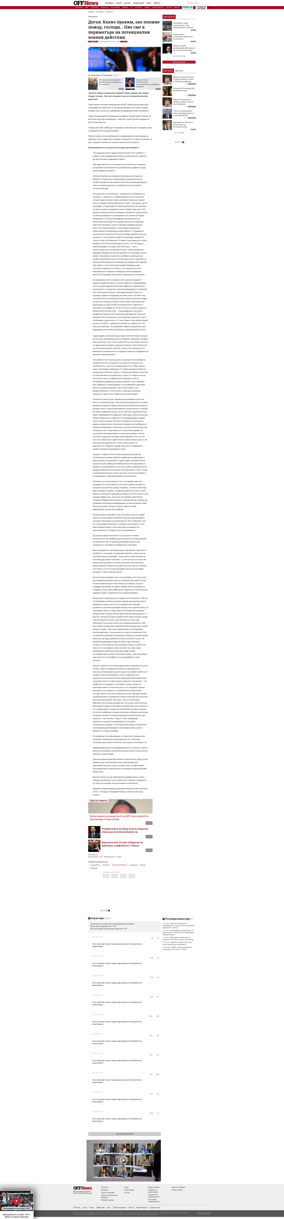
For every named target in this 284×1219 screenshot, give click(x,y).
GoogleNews (95, 865)
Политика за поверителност (154, 1196)
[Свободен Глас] (187, 8)
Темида (125, 7)
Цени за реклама (107, 1193)
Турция (118, 857)
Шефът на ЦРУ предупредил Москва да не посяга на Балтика (184, 48)
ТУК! (125, 929)
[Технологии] (156, 3)
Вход (126, 1187)
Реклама (104, 1190)
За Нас (127, 1193)
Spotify (142, 865)
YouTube (105, 865)
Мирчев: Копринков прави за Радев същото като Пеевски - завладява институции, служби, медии (183, 104)
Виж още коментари (124, 1134)
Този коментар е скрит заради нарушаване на (111, 944)
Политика (95, 7)
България (79, 7)
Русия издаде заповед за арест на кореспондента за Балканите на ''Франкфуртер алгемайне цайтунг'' (178, 932)
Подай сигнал (155, 1208)
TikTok (122, 865)
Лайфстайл (138, 3)
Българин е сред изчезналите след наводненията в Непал (183, 25)
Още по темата (98, 800)
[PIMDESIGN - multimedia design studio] (203, 1214)
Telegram (93, 868)
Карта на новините (179, 1187)
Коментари (97, 918)
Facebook (115, 865)
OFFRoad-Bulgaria (119, 1208)
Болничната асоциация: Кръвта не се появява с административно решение (183, 38)
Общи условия (153, 1187)
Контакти (104, 1187)
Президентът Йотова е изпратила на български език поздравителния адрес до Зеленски (183, 126)
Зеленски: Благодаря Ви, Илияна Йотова (184, 89)
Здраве (147, 7)
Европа (177, 7)
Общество (104, 7)
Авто (148, 3)
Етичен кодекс (177, 1190)
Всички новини (179, 62)
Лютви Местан (109, 857)
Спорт (119, 3)
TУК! (114, 926)
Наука (127, 3)
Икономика (115, 7)
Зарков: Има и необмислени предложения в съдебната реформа (147, 83)
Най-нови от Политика (101, 75)
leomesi (167, 947)
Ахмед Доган (93, 857)
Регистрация (129, 1190)
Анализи (138, 7)
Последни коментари (177, 918)
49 (124, 41)
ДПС (100, 857)
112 (131, 7)
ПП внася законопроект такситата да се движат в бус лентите (110, 82)
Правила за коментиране (153, 1191)
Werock (131, 1208)
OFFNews (93, 41)
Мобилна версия (107, 1200)
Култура (169, 7)
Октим (166, 923)
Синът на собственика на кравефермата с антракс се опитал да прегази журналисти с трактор (178, 925)
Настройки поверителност (154, 1200)
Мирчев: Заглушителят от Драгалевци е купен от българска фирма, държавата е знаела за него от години (183, 81)
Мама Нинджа (141, 1208)
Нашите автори (157, 7)
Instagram (133, 865)
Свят (87, 7)
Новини (91, 12)
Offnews (109, 3)
